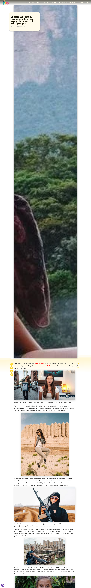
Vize (50, 2)
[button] (11, 364)
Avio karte (54, 2)
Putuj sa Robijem (39, 2)
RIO (27, 2)
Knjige (77, 2)
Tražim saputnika (62, 2)
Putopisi (30, 2)
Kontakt (82, 2)
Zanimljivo (71, 2)
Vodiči (46, 2)
